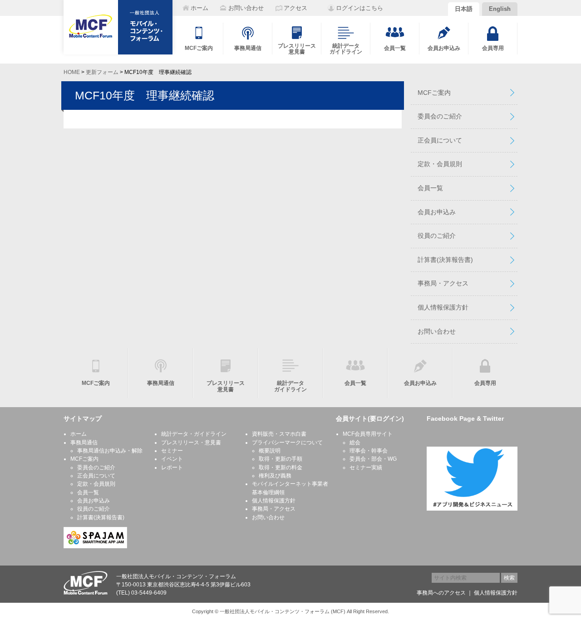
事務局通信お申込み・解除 (110, 451)
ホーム (78, 434)
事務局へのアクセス (441, 593)
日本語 (464, 8)
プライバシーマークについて (287, 442)
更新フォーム (102, 72)
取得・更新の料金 (280, 467)
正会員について (440, 140)
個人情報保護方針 (443, 307)
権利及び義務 (275, 475)
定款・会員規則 (440, 163)
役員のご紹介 (437, 235)
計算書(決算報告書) (445, 259)
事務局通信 (84, 442)
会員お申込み (437, 212)
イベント (172, 459)
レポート (172, 467)
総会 (355, 442)
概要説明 (270, 451)
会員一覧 (430, 188)
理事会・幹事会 (369, 451)
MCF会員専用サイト (368, 434)
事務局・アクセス (443, 283)
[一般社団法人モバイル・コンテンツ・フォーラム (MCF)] (118, 27)
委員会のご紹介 (440, 116)
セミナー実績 (366, 467)
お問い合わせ (437, 331)
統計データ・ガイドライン (193, 434)
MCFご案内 (434, 92)
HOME (72, 72)
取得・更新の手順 (280, 459)
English (500, 8)
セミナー (172, 451)
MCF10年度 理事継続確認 (144, 95)
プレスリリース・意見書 (191, 442)
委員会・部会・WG (373, 459)
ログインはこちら (359, 8)
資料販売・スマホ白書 (279, 434)
